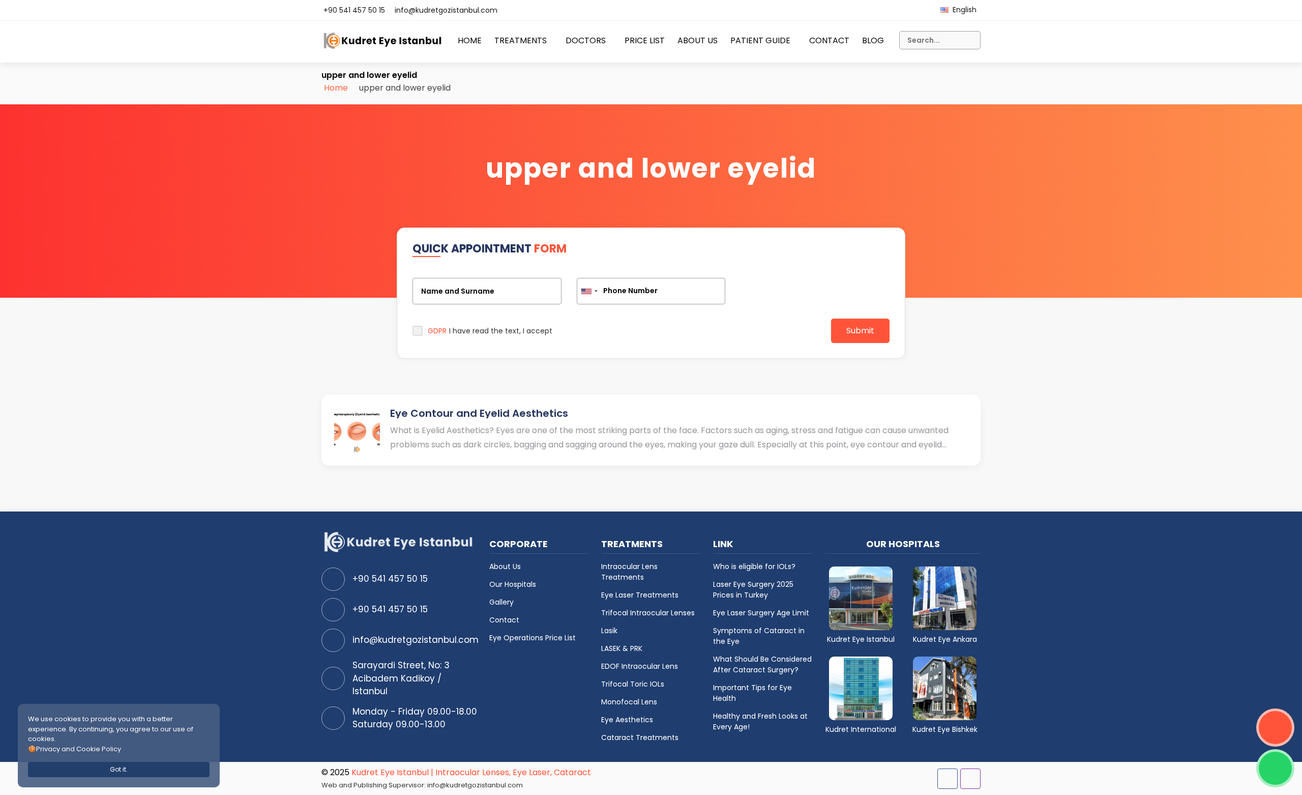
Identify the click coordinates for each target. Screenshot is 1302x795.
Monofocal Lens (629, 702)
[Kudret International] (861, 688)
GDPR (437, 331)
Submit (860, 330)
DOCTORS (586, 40)
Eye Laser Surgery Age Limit (761, 613)
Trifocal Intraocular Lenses (648, 613)
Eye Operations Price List (532, 638)
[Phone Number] (651, 291)
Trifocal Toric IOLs (632, 684)
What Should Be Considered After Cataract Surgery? (762, 664)
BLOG (873, 40)
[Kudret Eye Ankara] (944, 597)
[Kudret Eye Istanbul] (861, 597)
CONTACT (829, 40)
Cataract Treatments (639, 737)
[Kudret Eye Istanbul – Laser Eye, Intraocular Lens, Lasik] (383, 45)
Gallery (501, 602)
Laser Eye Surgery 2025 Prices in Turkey (753, 589)
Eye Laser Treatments (639, 595)
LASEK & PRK (621, 648)
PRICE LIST (645, 40)
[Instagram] (970, 779)
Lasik (609, 631)
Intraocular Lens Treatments (629, 571)
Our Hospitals (512, 584)
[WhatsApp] (1275, 768)
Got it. (119, 769)
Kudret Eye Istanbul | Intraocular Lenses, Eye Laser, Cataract (471, 772)
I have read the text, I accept (490, 331)
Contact (504, 620)
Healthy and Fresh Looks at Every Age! (760, 721)
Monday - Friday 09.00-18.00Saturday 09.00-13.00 (414, 718)
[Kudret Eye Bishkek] (944, 688)
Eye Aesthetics (627, 720)
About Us (505, 566)
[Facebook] (947, 779)
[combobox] (589, 291)
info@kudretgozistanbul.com (446, 10)
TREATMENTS (520, 40)
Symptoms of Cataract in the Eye (759, 636)
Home (336, 88)
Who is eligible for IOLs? (754, 566)
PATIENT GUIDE (760, 40)
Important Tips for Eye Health (752, 693)
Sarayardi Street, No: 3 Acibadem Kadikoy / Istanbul (401, 678)
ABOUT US (697, 40)
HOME (470, 40)
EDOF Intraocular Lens (639, 666)
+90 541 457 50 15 (354, 10)
